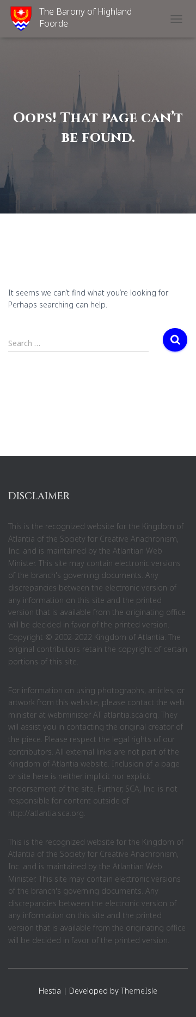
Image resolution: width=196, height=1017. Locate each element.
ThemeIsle (139, 990)
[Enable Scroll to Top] (174, 995)
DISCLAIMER (39, 496)
